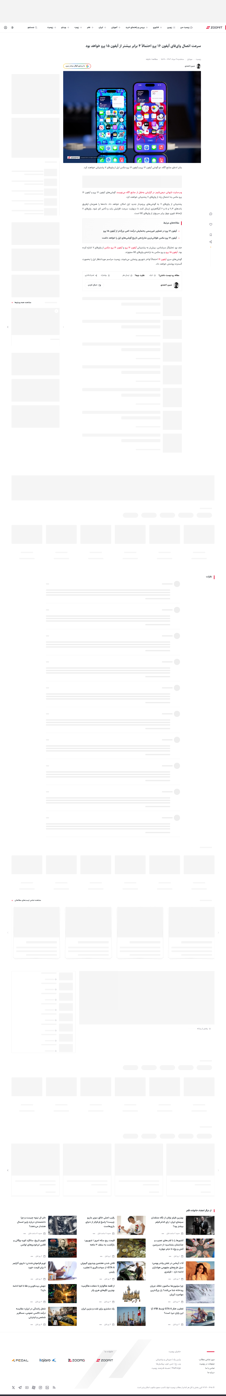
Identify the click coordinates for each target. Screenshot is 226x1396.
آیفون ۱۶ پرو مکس (113, 248)
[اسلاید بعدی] (8, 327)
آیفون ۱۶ (162, 259)
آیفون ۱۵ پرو (172, 252)
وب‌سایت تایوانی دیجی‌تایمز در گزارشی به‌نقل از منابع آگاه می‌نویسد (149, 192)
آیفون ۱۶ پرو (130, 248)
